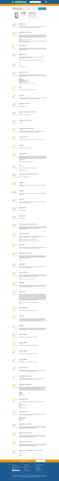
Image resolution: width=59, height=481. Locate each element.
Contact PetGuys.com (27, 470)
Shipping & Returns (39, 469)
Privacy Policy (38, 470)
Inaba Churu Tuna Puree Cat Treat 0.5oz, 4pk (18, 9)
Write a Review (42, 8)
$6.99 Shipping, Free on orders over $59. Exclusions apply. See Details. (29, 4)
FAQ (25, 468)
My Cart (46, 2)
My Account (38, 468)
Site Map (25, 469)
